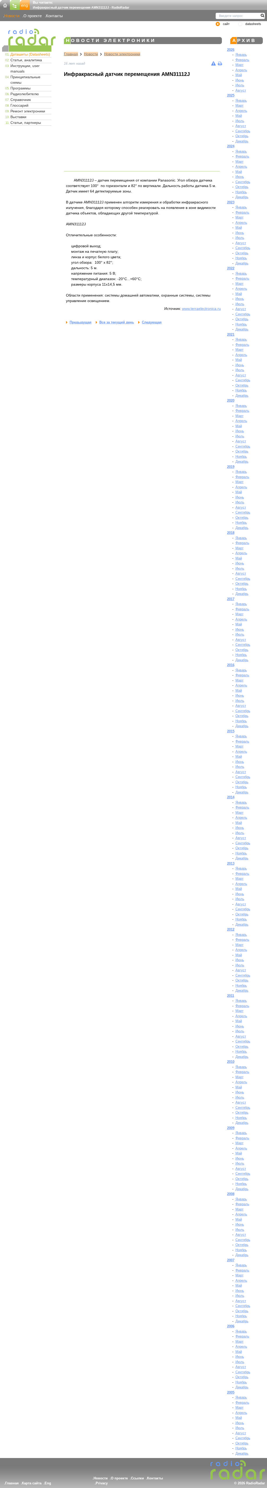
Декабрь (241, 141)
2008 (230, 1194)
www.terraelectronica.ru (201, 308)
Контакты (54, 16)
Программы (20, 88)
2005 (230, 1392)
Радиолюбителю (24, 94)
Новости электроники (122, 54)
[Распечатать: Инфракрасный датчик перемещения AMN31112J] (220, 63)
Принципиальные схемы (25, 80)
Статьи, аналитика (26, 60)
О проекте (32, 16)
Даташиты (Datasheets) (30, 54)
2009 (230, 1128)
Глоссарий (19, 105)
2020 (230, 400)
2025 (230, 95)
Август (240, 90)
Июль (239, 85)
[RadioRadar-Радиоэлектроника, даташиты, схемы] (5, 5)
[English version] (25, 5)
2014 (230, 797)
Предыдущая (81, 322)
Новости (11, 16)
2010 (230, 1062)
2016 (230, 665)
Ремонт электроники (27, 111)
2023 (230, 202)
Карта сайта (31, 1483)
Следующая (152, 322)
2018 (230, 533)
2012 (230, 929)
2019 (230, 467)
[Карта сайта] (15, 5)
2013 (230, 863)
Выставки (18, 117)
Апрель (241, 70)
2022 (230, 268)
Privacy (102, 1483)
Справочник (20, 100)
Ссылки (137, 1478)
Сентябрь (242, 131)
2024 (230, 146)
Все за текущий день (116, 322)
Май (238, 75)
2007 (230, 1260)
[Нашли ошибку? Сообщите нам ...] (213, 63)
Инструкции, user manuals (25, 68)
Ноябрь (241, 192)
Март (239, 65)
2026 (230, 50)
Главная (71, 54)
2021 (230, 334)
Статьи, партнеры (25, 123)
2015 (230, 731)
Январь (241, 55)
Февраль (242, 60)
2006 (230, 1326)
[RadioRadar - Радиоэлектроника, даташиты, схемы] (26, 37)
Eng (48, 1483)
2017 (230, 599)
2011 (230, 996)
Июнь (239, 80)
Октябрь (241, 136)
